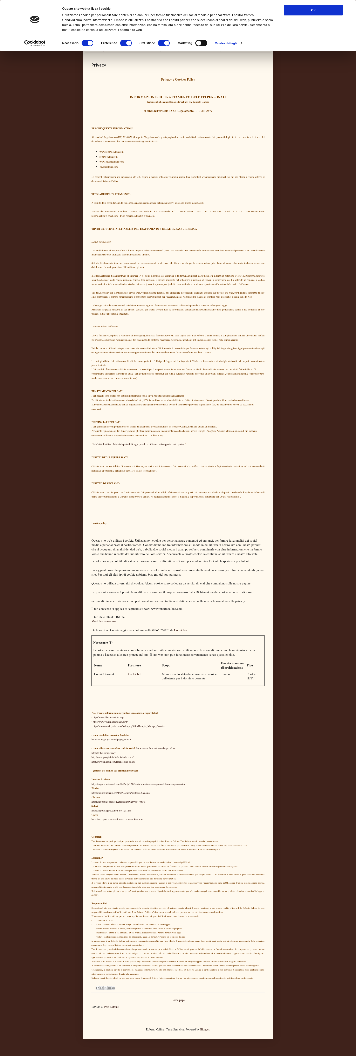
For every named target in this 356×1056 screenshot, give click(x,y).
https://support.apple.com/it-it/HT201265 (111, 810)
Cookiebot (180, 630)
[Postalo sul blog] (102, 988)
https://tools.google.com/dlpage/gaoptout (111, 739)
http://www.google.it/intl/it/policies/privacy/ (112, 757)
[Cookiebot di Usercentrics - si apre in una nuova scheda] (35, 43)
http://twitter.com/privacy (103, 752)
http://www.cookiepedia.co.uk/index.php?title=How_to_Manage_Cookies (129, 726)
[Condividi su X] (105, 988)
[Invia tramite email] (98, 988)
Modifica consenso (103, 621)
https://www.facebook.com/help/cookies (155, 748)
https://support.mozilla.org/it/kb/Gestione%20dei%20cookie (120, 792)
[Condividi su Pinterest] (113, 988)
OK (313, 10)
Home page (178, 1000)
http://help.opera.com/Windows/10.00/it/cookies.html (117, 819)
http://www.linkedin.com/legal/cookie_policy (113, 761)
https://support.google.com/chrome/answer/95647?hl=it (118, 801)
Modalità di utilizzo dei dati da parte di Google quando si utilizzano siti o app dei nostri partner (139, 444)
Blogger (204, 1029)
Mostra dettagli (226, 43)
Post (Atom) (111, 1007)
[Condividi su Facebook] (109, 988)
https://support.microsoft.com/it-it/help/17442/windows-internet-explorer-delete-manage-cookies (138, 784)
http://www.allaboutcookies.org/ (108, 717)
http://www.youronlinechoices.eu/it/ (110, 721)
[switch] (126, 43)
